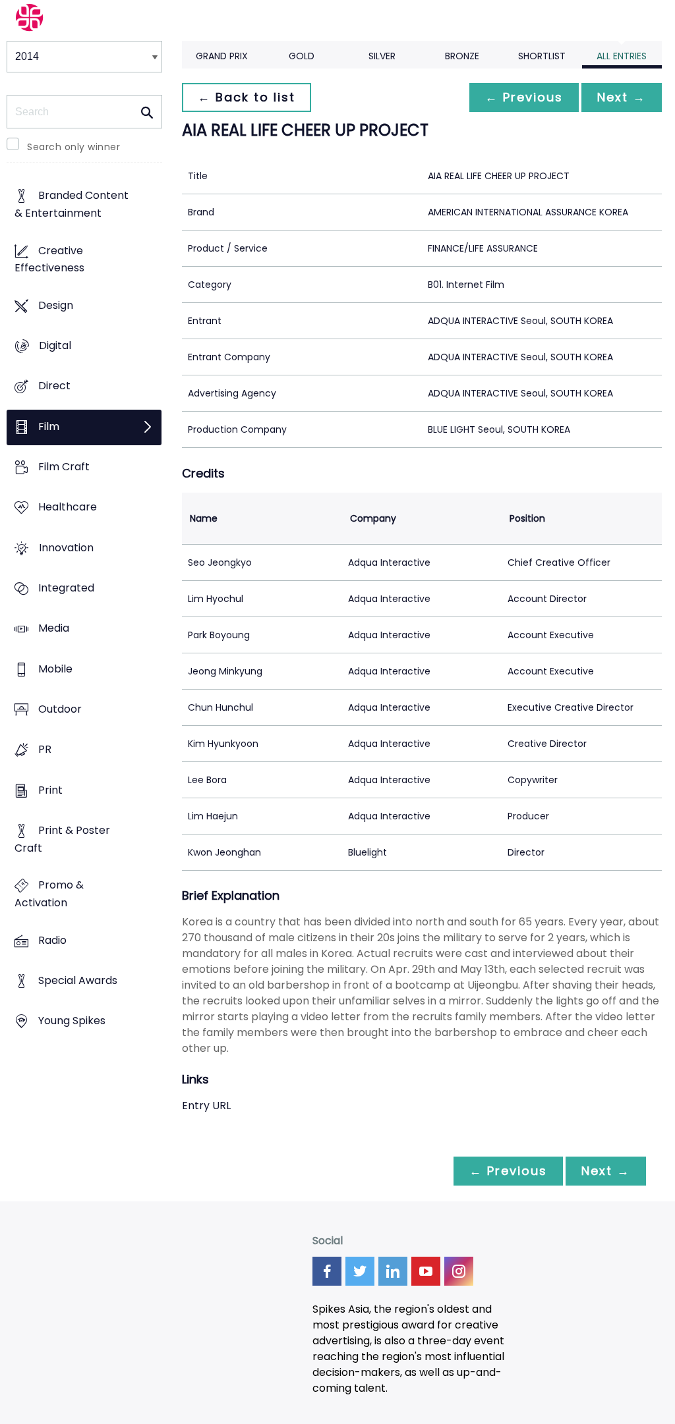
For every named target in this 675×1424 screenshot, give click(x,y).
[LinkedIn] (392, 1271)
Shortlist (542, 56)
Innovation (66, 547)
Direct (54, 386)
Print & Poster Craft (62, 839)
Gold (301, 56)
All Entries (622, 56)
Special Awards (77, 980)
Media (53, 628)
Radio (52, 940)
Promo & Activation (49, 894)
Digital (55, 346)
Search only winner (73, 146)
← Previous (524, 97)
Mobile (55, 668)
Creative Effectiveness (49, 259)
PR (44, 749)
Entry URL (206, 1105)
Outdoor (60, 709)
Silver (382, 56)
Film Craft (64, 467)
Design (55, 305)
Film (48, 426)
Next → (621, 97)
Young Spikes (71, 1021)
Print (50, 790)
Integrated (66, 588)
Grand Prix (222, 56)
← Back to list (246, 97)
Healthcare (67, 507)
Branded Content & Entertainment (72, 204)
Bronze (462, 56)
